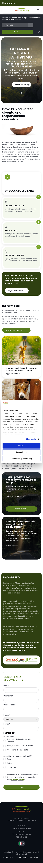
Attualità (21, 826)
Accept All (21, 446)
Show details (31, 439)
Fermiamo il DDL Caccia (21, 834)
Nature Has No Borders (21, 828)
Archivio (21, 831)
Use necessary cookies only (21, 458)
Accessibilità (8, 857)
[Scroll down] (21, 93)
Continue (17, 32)
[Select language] (21, 843)
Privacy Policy (17, 779)
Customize (20, 452)
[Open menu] (38, 10)
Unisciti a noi (21, 837)
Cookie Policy (21, 857)
